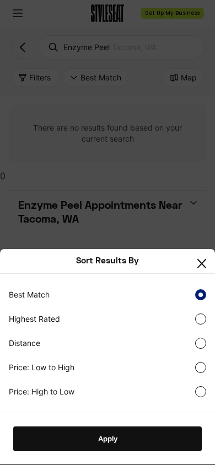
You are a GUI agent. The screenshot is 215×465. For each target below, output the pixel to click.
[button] (204, 264)
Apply (107, 438)
